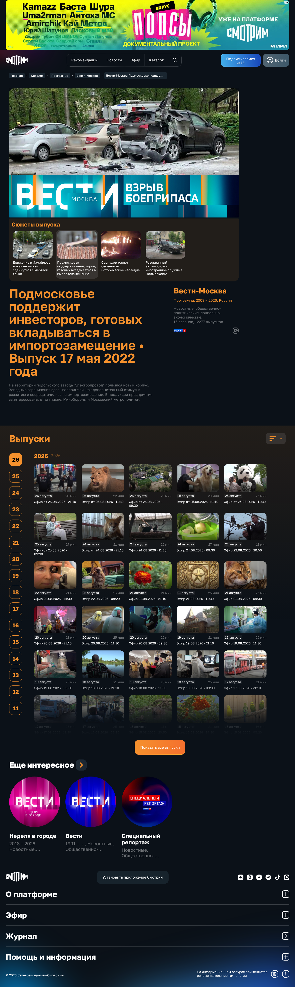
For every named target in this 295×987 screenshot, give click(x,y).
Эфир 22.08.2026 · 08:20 (101, 599)
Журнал (21, 936)
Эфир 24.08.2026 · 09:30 (196, 550)
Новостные (183, 308)
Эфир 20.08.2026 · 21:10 (53, 643)
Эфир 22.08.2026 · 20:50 (243, 550)
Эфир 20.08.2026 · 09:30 (148, 643)
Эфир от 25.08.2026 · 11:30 (245, 502)
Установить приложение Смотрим (133, 877)
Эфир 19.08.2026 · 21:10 (195, 643)
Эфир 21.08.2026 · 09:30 (243, 599)
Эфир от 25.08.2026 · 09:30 (50, 552)
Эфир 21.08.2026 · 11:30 (195, 599)
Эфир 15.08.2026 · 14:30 (195, 732)
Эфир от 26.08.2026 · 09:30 (145, 504)
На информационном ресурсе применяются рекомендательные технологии (232, 974)
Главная (17, 75)
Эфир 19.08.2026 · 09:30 (53, 688)
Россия (225, 300)
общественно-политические (197, 310)
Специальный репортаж (141, 838)
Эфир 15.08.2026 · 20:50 (148, 732)
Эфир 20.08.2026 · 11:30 (100, 643)
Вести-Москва (87, 75)
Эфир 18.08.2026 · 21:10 (100, 688)
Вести (73, 835)
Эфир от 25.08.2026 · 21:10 (197, 502)
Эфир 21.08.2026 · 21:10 (147, 599)
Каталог (37, 75)
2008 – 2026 (206, 300)
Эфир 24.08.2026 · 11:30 (148, 550)
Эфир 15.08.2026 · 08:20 (243, 732)
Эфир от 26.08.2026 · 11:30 (103, 502)
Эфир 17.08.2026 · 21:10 (242, 688)
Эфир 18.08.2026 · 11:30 (147, 688)
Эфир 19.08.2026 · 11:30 (242, 643)
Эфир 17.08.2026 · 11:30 (52, 732)
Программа (59, 75)
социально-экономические (197, 314)
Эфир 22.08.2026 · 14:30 (53, 599)
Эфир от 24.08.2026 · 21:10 (103, 550)
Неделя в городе (32, 835)
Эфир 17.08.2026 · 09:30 (100, 732)
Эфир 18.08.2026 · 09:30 (196, 688)
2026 (56, 455)
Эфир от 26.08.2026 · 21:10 (55, 502)
